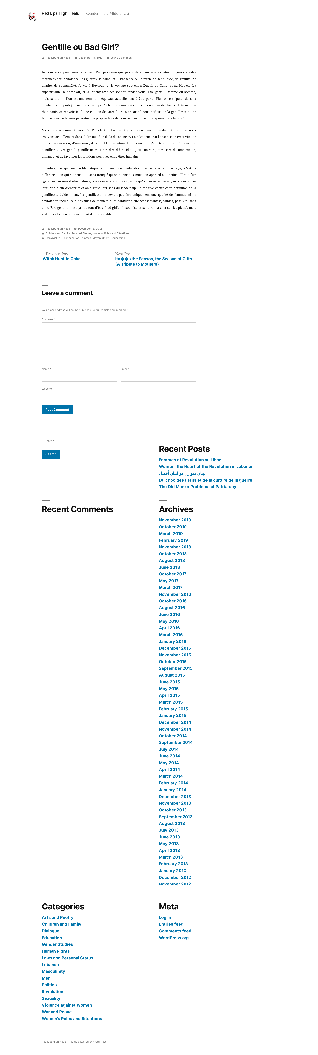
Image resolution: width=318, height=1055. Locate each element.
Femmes (86, 238)
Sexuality (51, 998)
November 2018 (175, 546)
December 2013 (175, 796)
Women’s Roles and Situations (111, 233)
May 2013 (169, 843)
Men (46, 978)
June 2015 (169, 681)
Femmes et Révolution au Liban (190, 459)
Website (47, 388)
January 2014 (172, 789)
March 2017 (171, 587)
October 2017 (172, 573)
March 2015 (171, 702)
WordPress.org (174, 937)
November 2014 (175, 729)
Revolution (52, 991)
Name (46, 369)
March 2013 (171, 857)
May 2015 (169, 688)
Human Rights (56, 951)
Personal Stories (81, 233)
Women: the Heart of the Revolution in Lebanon (206, 466)
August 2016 (172, 607)
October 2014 (173, 735)
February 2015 (173, 708)
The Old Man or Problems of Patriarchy (197, 486)
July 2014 (169, 749)
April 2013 (169, 850)
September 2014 (176, 742)
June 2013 (169, 836)
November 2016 (175, 594)
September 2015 (176, 668)
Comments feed (175, 930)
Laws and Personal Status (67, 957)
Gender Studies (57, 944)
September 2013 (176, 816)
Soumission (118, 238)
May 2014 (169, 762)
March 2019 (171, 533)
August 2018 (172, 560)
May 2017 (169, 580)
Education (52, 937)
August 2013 (172, 823)
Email (125, 369)
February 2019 (173, 540)
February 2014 (173, 782)
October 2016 (173, 601)
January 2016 (172, 641)
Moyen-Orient (100, 238)
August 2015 (172, 675)
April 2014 (169, 769)
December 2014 (175, 722)
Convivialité (53, 238)
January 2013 (172, 870)
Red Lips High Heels (60, 13)
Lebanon (50, 964)
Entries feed (171, 924)
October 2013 (173, 809)
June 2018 (169, 567)
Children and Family (58, 233)
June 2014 (169, 755)
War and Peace (57, 1011)
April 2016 (169, 627)
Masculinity (53, 971)
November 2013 (175, 803)
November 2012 (175, 884)
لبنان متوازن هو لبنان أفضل (182, 473)
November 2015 (175, 654)
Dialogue (50, 930)
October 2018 (173, 553)
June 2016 (169, 614)
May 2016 (169, 621)
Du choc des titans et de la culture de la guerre (205, 480)
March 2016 (171, 634)
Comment (49, 319)
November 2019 (175, 519)
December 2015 (175, 648)
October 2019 (173, 526)
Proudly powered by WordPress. (87, 1041)
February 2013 (173, 863)
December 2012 (175, 877)
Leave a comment (121, 57)
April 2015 (169, 695)
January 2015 (172, 715)
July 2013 (169, 830)
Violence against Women (67, 1005)
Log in (165, 917)
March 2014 (171, 776)
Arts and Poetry (58, 917)
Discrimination (70, 238)
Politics (49, 984)
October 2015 (173, 661)
